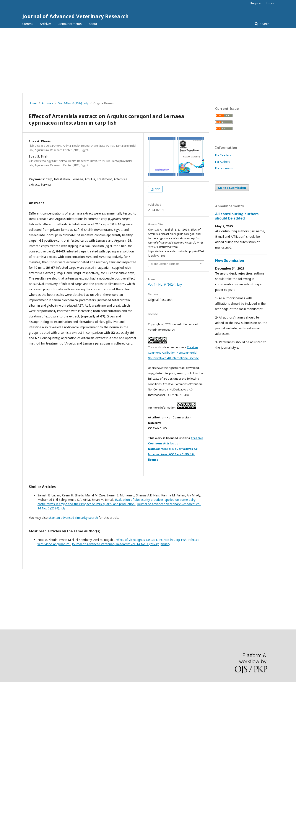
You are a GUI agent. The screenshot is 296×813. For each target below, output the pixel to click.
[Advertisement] (148, 61)
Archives (46, 24)
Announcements (70, 24)
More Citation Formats (165, 264)
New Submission (229, 260)
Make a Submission (232, 188)
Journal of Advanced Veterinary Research (75, 16)
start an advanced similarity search (73, 517)
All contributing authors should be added (237, 216)
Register (256, 3)
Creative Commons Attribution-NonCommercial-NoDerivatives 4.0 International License (173, 352)
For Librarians (224, 168)
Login (270, 3)
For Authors (222, 162)
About (93, 24)
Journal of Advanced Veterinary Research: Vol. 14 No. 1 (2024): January (121, 544)
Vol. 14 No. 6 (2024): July (73, 103)
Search (264, 24)
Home (33, 103)
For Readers (223, 155)
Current (27, 24)
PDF (157, 189)
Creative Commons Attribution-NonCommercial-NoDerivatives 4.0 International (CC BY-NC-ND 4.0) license (175, 449)
